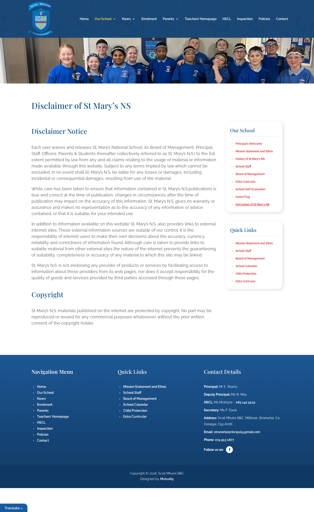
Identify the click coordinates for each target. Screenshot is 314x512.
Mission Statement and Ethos (254, 151)
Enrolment (149, 19)
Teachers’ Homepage (201, 19)
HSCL (227, 19)
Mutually (167, 479)
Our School (103, 19)
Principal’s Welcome (249, 143)
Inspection (245, 19)
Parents (168, 19)
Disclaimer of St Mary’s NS (252, 204)
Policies (264, 19)
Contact (282, 19)
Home (84, 19)
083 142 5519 (245, 402)
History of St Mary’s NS (250, 159)
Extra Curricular (245, 181)
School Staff (243, 166)
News (126, 19)
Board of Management (250, 174)
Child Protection (246, 273)
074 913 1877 (224, 440)
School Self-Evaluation (250, 189)
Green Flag (243, 196)
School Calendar (246, 266)
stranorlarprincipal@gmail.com (237, 432)
